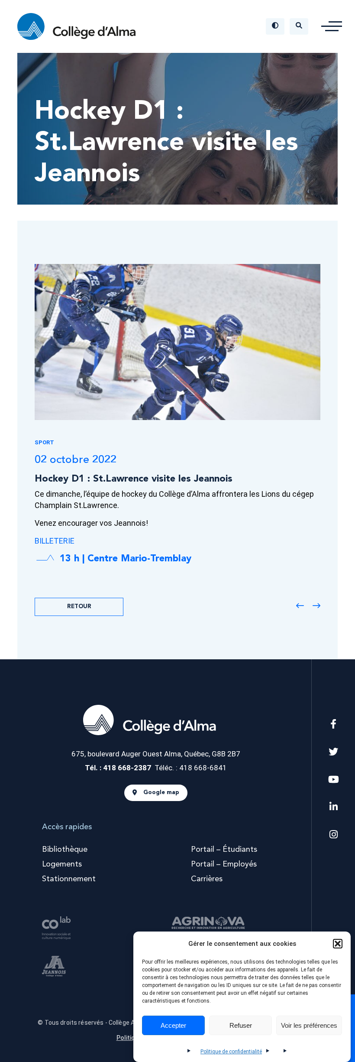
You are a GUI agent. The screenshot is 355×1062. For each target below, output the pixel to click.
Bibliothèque (64, 850)
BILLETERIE (54, 540)
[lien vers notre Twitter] (333, 751)
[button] (337, 943)
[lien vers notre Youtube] (333, 779)
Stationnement (69, 879)
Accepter (173, 1025)
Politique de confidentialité (231, 1052)
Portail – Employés (224, 864)
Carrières (207, 879)
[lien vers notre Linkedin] (333, 806)
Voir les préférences (309, 1025)
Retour (79, 606)
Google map (161, 793)
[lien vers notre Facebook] (333, 724)
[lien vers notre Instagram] (333, 834)
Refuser (240, 1025)
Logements (62, 864)
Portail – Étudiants (224, 850)
